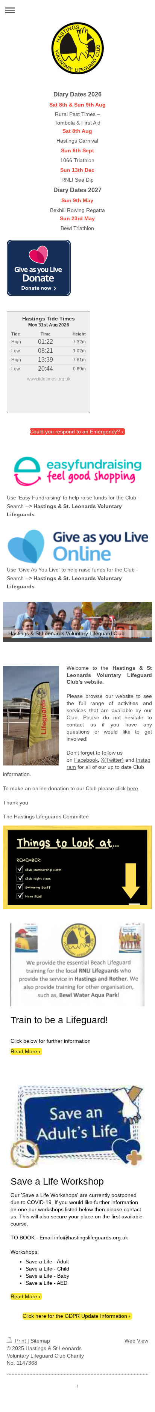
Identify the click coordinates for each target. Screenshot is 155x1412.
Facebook (86, 760)
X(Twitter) (112, 760)
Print (20, 1341)
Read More (24, 1051)
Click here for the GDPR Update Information (75, 1316)
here (132, 788)
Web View (136, 1341)
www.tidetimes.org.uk (48, 379)
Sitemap (40, 1341)
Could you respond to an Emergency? (75, 432)
